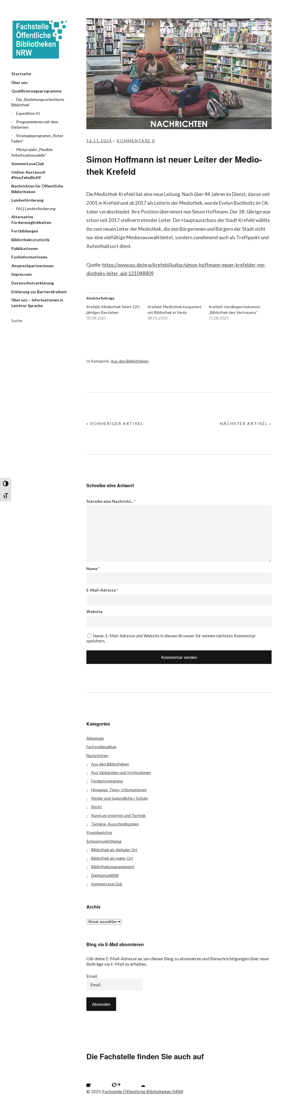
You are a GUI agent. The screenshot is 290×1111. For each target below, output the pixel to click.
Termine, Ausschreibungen (115, 823)
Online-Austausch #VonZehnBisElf (28, 175)
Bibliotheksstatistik (30, 239)
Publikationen (24, 248)
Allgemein (95, 738)
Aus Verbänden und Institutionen (121, 772)
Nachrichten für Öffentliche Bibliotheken (37, 189)
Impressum (21, 274)
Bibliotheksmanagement (112, 866)
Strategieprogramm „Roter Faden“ (37, 138)
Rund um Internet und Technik (118, 815)
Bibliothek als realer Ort (112, 858)
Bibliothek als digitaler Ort (114, 849)
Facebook (93, 1080)
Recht (96, 806)
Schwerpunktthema (103, 841)
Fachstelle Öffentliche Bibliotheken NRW (39, 39)
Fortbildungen (24, 230)
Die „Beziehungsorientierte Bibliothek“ (37, 102)
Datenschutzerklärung (32, 283)
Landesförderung (27, 200)
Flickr (108, 1080)
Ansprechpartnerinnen (32, 265)
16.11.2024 (99, 140)
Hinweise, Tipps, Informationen (119, 789)
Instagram (123, 1080)
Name (93, 568)
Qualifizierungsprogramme (36, 91)
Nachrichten (97, 755)
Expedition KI (28, 113)
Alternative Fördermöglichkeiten (31, 219)
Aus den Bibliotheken (130, 361)
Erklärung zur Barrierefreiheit (39, 291)
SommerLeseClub (27, 163)
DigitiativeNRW (105, 875)
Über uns (19, 82)
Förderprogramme (107, 780)
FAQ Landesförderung (36, 208)
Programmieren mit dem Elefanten (34, 124)
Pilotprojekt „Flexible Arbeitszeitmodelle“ (32, 152)
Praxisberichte (99, 832)
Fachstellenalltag (101, 746)
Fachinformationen (29, 256)
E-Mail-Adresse (102, 590)
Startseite (21, 73)
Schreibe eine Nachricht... (111, 501)
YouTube (138, 1080)
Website (94, 611)
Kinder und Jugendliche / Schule (119, 798)
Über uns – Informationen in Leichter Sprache (37, 302)
